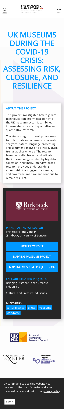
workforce (13, 313)
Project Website (32, 246)
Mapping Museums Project (32, 256)
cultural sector (16, 307)
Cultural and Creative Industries (26, 293)
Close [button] (9, 402)
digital (32, 307)
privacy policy (51, 391)
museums (45, 307)
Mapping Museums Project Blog (32, 267)
